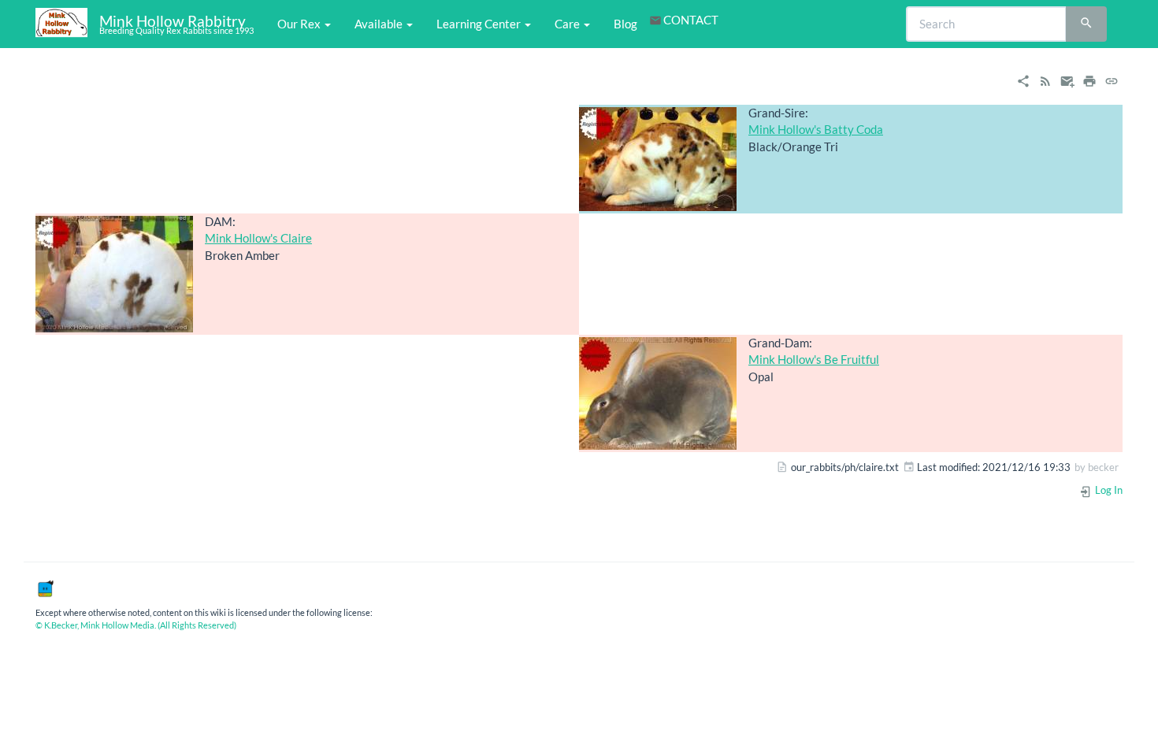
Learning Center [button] (479, 24)
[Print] (1089, 79)
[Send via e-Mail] (1067, 79)
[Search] (1086, 24)
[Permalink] (1111, 79)
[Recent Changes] (1045, 79)
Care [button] (568, 24)
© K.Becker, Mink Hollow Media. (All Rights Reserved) (135, 625)
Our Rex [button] (300, 24)
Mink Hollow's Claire (258, 238)
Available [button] (379, 24)
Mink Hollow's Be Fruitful (813, 359)
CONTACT (690, 20)
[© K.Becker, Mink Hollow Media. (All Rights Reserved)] (44, 587)
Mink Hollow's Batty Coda (815, 129)
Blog (625, 24)
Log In (1108, 490)
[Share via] (1023, 79)
